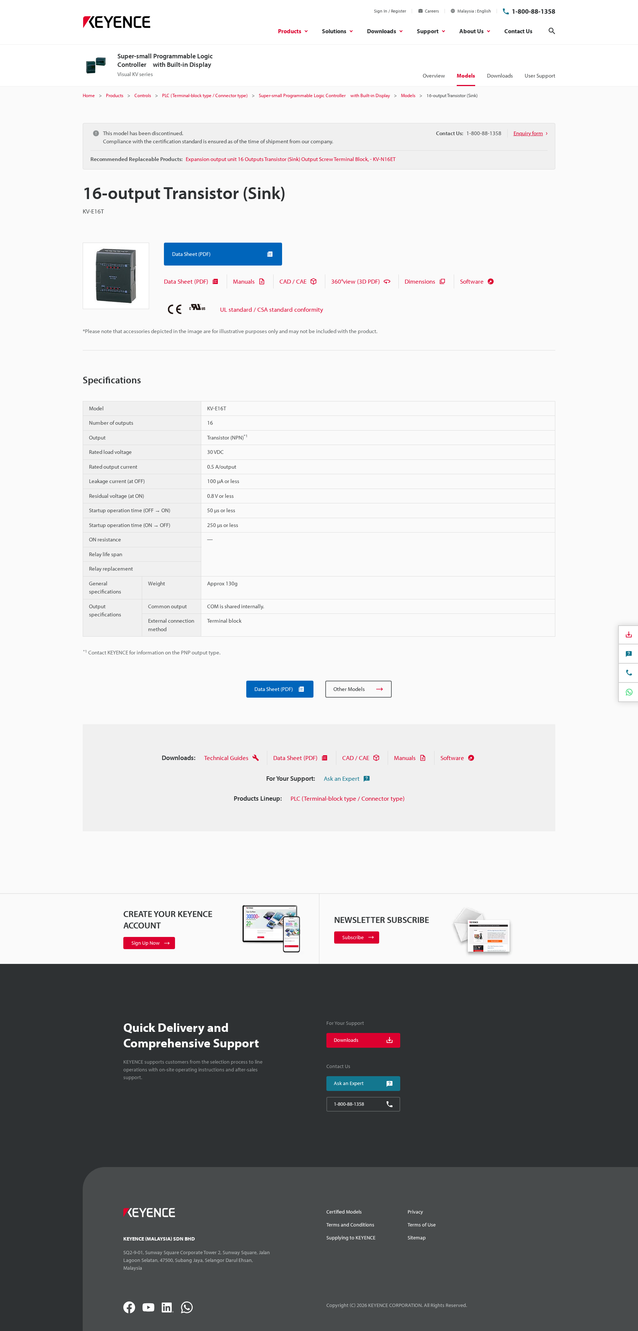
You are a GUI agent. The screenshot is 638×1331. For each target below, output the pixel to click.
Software (472, 281)
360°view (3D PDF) (355, 281)
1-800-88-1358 (533, 11)
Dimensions (420, 281)
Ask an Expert (342, 778)
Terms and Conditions (350, 1224)
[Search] (552, 31)
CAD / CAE (292, 281)
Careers (432, 11)
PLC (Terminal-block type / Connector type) (348, 798)
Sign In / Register (390, 11)
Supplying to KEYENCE (350, 1237)
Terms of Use (422, 1224)
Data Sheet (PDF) (186, 281)
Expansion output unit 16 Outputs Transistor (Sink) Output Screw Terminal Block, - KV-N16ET (290, 158)
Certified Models (344, 1211)
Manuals (244, 281)
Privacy (415, 1211)
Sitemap (417, 1237)
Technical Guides (226, 758)
